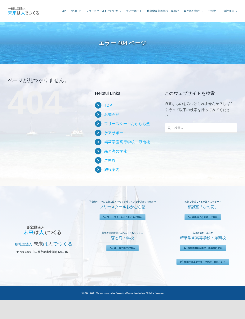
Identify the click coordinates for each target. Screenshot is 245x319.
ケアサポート (115, 133)
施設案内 (111, 169)
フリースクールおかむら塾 (127, 124)
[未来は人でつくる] (23, 8)
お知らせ (111, 114)
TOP (108, 105)
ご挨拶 (110, 160)
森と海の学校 (115, 151)
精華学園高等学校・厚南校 (127, 142)
